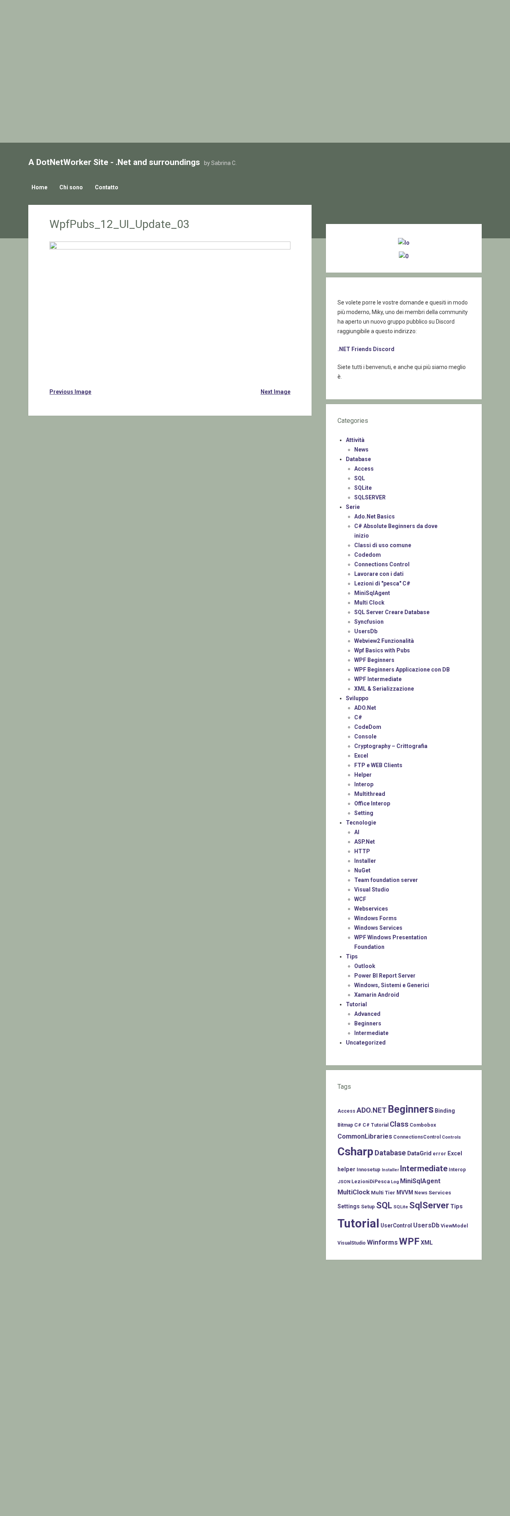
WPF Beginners (374, 660)
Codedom (367, 555)
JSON (343, 1181)
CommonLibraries (364, 1136)
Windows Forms (375, 918)
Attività (355, 440)
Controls (451, 1137)
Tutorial (356, 1004)
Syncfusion (369, 622)
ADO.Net (365, 708)
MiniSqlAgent (372, 593)
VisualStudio (351, 1243)
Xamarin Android (376, 995)
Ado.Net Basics (374, 516)
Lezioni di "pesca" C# (382, 583)
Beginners (367, 1023)
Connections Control (382, 564)
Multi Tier (383, 1193)
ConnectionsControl (417, 1137)
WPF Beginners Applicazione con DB (402, 669)
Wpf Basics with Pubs (382, 650)
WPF (409, 1241)
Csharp (355, 1151)
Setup (368, 1207)
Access (364, 468)
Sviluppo (357, 698)
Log (395, 1181)
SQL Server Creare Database (392, 612)
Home (39, 187)
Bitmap (345, 1125)
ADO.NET (371, 1110)
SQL (359, 478)
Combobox (423, 1125)
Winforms (382, 1242)
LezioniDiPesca (370, 1181)
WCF (360, 899)
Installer (365, 861)
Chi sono (71, 187)
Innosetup (369, 1169)
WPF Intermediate (378, 679)
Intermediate (371, 1033)
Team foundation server (386, 880)
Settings (348, 1206)
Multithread (369, 794)
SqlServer (429, 1205)
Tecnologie (361, 822)
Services (440, 1193)
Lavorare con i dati (379, 574)
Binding (445, 1111)
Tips (352, 956)
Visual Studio (371, 889)
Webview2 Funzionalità (384, 641)
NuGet (362, 870)
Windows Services (378, 928)
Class (399, 1124)
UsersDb (365, 631)
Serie (353, 507)
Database (358, 459)
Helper (363, 775)
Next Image (275, 392)
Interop (363, 784)
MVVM (404, 1192)
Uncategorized (366, 1042)
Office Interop (372, 803)
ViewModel (454, 1226)
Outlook (364, 966)
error (439, 1154)
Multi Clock (369, 602)
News (361, 449)
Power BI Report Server (385, 975)
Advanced (367, 1014)
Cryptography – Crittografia (391, 746)
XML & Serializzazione (384, 688)
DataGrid (419, 1153)
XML (427, 1242)
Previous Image (70, 392)
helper (346, 1169)
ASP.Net (364, 842)
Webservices (371, 908)
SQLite (363, 488)
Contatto (106, 187)
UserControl (396, 1225)
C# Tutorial (375, 1125)
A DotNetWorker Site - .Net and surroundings (114, 162)
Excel (361, 755)
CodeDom (367, 727)
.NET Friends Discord (365, 349)
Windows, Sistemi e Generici (391, 985)
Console (365, 736)
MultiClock (353, 1192)
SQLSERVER (370, 497)
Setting (363, 813)
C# (358, 717)
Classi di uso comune (382, 545)
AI (356, 832)
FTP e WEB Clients (378, 765)
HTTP (362, 851)
